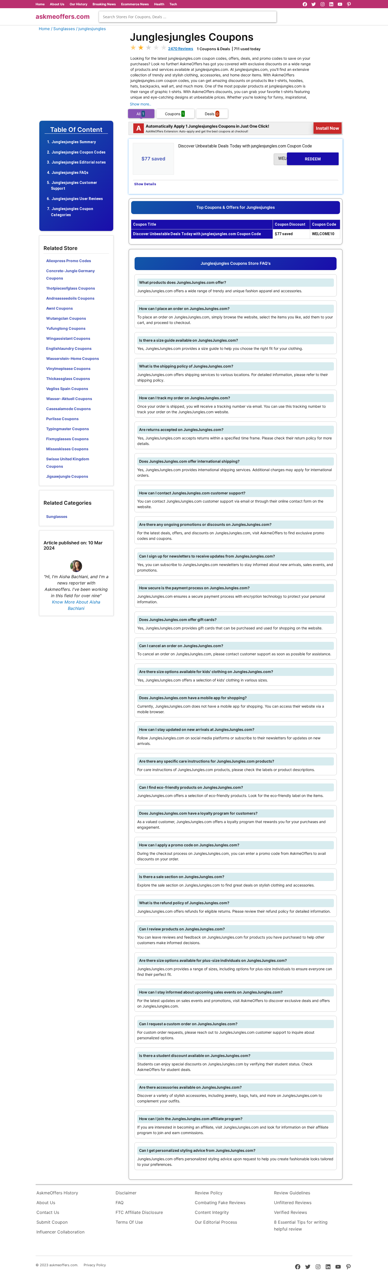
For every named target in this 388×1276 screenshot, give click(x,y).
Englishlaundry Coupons (69, 348)
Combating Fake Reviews (220, 1202)
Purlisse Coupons (62, 418)
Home (40, 4)
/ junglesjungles (91, 28)
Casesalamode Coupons (68, 408)
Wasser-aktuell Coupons (69, 398)
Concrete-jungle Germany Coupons (70, 274)
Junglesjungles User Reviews (77, 199)
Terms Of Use (129, 1222)
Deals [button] (212, 114)
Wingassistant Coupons (68, 338)
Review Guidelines (292, 1192)
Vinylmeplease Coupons (68, 368)
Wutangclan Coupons (66, 318)
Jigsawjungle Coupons (67, 476)
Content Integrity (212, 1212)
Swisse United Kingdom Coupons (67, 462)
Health (159, 4)
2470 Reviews (180, 48)
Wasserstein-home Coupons (72, 358)
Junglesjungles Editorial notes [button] (78, 162)
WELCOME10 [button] (299, 158)
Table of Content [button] (76, 129)
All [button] (140, 114)
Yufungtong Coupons (66, 328)
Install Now (328, 128)
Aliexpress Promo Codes (68, 260)
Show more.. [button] (140, 104)
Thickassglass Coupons (68, 378)
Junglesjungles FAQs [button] (69, 172)
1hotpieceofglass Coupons (70, 288)
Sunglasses (56, 516)
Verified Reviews (290, 1212)
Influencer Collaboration (60, 1232)
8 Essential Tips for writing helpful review (301, 1225)
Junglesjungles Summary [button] (73, 142)
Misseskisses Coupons (67, 449)
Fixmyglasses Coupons (67, 439)
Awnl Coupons (59, 308)
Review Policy (209, 1192)
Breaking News (104, 4)
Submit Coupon (52, 1222)
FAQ (120, 1202)
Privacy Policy (95, 1265)
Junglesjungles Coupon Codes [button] (78, 152)
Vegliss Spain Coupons (67, 388)
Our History (78, 4)
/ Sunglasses (63, 28)
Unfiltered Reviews (292, 1202)
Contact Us (47, 1212)
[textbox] (187, 16)
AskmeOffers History (57, 1192)
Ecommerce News (135, 4)
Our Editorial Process (216, 1222)
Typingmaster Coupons (67, 428)
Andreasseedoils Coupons (70, 298)
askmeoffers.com (63, 16)
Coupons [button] (174, 114)
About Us (57, 4)
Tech (173, 4)
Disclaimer (126, 1192)
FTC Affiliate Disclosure (139, 1212)
